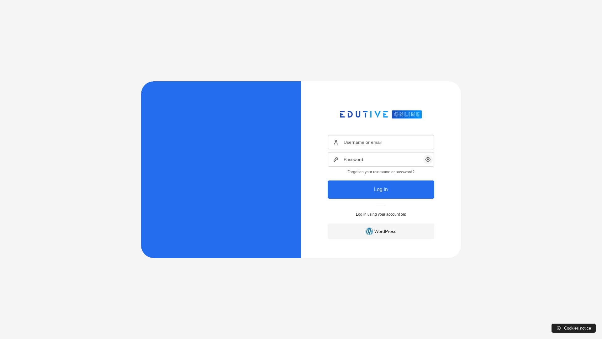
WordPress (385, 231)
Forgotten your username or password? (381, 172)
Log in (381, 189)
